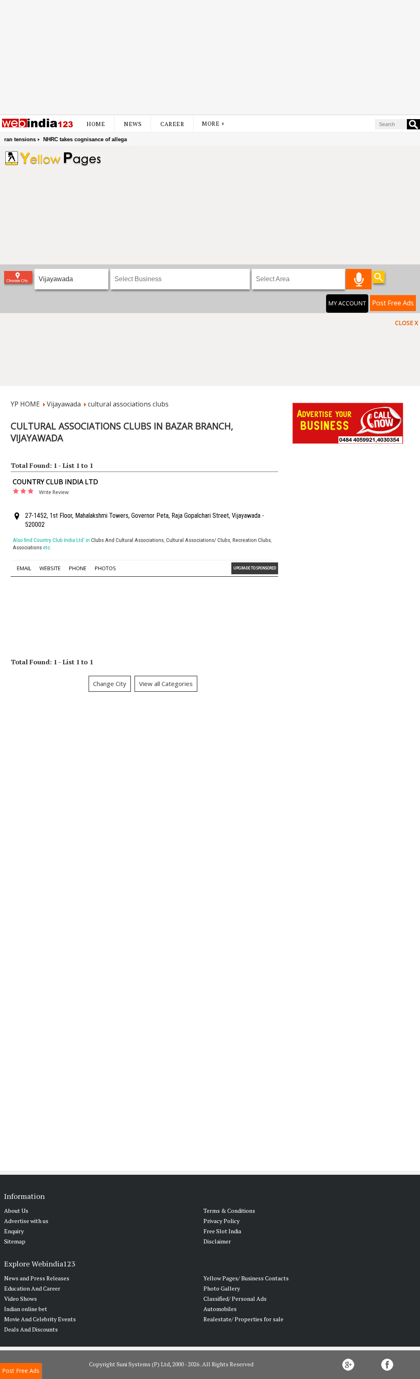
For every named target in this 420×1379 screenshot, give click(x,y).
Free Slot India (222, 1231)
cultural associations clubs (128, 404)
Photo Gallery (221, 1288)
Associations (27, 547)
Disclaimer (217, 1241)
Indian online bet (25, 1309)
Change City (109, 683)
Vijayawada (64, 404)
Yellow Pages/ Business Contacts (246, 1278)
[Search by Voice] (359, 279)
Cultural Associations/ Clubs (198, 540)
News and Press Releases (36, 1278)
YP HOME (25, 404)
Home (96, 124)
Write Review (53, 492)
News (133, 124)
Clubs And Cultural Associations (127, 540)
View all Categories (166, 683)
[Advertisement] (210, 57)
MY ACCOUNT (347, 303)
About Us (16, 1210)
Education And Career (32, 1288)
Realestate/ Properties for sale (243, 1319)
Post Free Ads (393, 302)
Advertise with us (26, 1221)
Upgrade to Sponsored (254, 568)
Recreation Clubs (252, 540)
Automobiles (220, 1309)
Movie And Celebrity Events (40, 1319)
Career (172, 124)
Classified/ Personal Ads (235, 1298)
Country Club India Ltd (55, 481)
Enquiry (14, 1231)
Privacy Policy (221, 1221)
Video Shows (20, 1298)
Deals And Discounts (31, 1329)
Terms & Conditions (229, 1210)
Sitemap (14, 1241)
